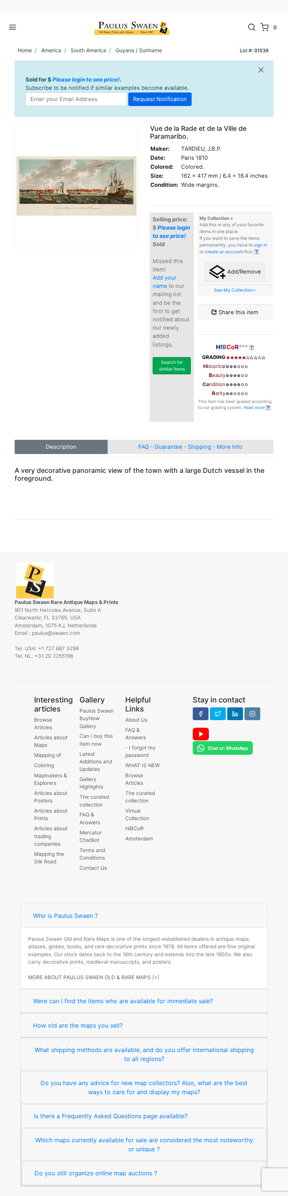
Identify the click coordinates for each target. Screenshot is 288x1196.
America (51, 50)
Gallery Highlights (91, 783)
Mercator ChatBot (91, 836)
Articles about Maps (51, 741)
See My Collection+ (235, 290)
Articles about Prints (51, 814)
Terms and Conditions (92, 854)
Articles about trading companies (51, 836)
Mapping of (47, 755)
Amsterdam (139, 839)
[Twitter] (218, 713)
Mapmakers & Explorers (50, 779)
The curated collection (94, 800)
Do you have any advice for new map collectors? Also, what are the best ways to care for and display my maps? (144, 1087)
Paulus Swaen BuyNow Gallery (97, 718)
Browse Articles (43, 723)
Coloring (44, 765)
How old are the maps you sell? (78, 1025)
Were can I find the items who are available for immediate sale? (123, 1001)
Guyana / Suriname (139, 50)
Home (25, 50)
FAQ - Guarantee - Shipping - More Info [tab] (190, 447)
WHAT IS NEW (142, 765)
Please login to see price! (86, 79)
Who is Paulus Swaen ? (65, 915)
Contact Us (93, 868)
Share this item (237, 312)
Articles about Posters (51, 797)
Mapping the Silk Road (49, 857)
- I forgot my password (140, 751)
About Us (136, 720)
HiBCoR (134, 828)
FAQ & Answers (90, 818)
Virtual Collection (137, 814)
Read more (255, 407)
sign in (260, 245)
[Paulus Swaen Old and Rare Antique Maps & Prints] (132, 27)
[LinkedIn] (235, 713)
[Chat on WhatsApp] (223, 748)
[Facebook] (200, 713)
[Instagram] (252, 713)
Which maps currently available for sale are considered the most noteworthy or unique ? (144, 1144)
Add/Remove (243, 271)
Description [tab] (61, 447)
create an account (224, 251)
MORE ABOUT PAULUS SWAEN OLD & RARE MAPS (89, 977)
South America (88, 50)
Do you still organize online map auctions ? (95, 1173)
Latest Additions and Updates (96, 761)
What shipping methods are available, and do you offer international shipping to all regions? (144, 1054)
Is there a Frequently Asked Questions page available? (111, 1116)
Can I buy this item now (96, 739)
